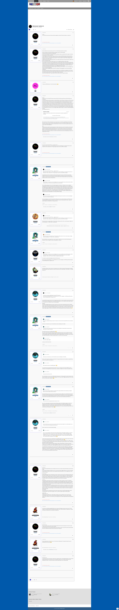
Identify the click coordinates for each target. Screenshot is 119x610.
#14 (72, 386)
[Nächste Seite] (35, 29)
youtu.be (67, 111)
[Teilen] (73, 29)
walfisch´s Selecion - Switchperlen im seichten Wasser (49, 204)
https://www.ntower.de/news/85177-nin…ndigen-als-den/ (49, 144)
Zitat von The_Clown (47, 169)
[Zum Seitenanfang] (117, 609)
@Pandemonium (44, 524)
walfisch (50, 206)
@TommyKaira (44, 473)
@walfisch (43, 479)
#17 (72, 506)
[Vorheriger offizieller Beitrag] (68, 246)
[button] (75, 1)
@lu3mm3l (43, 467)
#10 (72, 266)
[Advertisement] (44, 17)
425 (33, 29)
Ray (32, 594)
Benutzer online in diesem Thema (35, 599)
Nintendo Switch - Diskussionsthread (37, 593)
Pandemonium (51, 549)
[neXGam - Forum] (59, 4)
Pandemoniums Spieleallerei (52, 547)
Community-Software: (59, 608)
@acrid (43, 97)
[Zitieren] (72, 45)
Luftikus (53, 594)
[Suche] (88, 1)
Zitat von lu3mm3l (46, 319)
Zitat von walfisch (46, 354)
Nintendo (33, 595)
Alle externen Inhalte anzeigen (56, 115)
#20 (72, 555)
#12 (72, 316)
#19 (72, 539)
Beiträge (32, 44)
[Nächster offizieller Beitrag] (70, 209)
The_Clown (35, 27)
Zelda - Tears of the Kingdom (56, 593)
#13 (72, 351)
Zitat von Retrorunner (47, 234)
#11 (72, 290)
